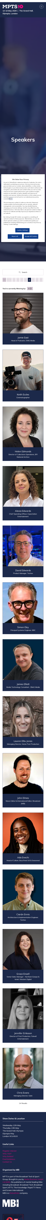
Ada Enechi (23, 857)
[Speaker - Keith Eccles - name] (23, 375)
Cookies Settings (22, 230)
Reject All (15, 236)
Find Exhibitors (9, 1159)
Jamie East (23, 337)
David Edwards (23, 570)
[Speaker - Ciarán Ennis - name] (23, 897)
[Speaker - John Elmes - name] (23, 780)
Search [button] (25, 272)
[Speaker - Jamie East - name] (23, 318)
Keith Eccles (23, 394)
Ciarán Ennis (23, 914)
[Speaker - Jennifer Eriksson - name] (23, 1015)
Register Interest (9, 1151)
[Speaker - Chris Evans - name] (23, 1074)
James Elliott (23, 684)
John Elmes (23, 798)
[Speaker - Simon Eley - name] (23, 608)
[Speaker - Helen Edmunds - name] (23, 434)
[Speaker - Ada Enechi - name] (23, 838)
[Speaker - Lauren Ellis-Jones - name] (23, 722)
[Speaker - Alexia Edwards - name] (23, 493)
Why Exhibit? (8, 1156)
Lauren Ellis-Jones (23, 741)
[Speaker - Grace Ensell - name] (23, 956)
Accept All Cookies (31, 236)
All (4, 280)
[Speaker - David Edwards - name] (23, 551)
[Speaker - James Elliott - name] (23, 665)
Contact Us (7, 1162)
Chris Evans (23, 1092)
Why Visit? (7, 1154)
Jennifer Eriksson (23, 1033)
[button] (41, 7)
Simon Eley (23, 627)
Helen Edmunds (23, 451)
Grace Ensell (23, 973)
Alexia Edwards (23, 511)
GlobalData (14, 1193)
